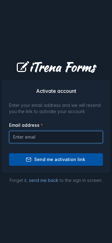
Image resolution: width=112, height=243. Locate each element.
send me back (43, 180)
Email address (24, 125)
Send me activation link (59, 159)
